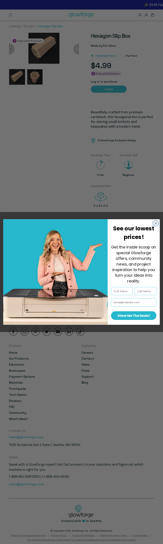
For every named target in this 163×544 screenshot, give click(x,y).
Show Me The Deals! (133, 315)
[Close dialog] (155, 223)
